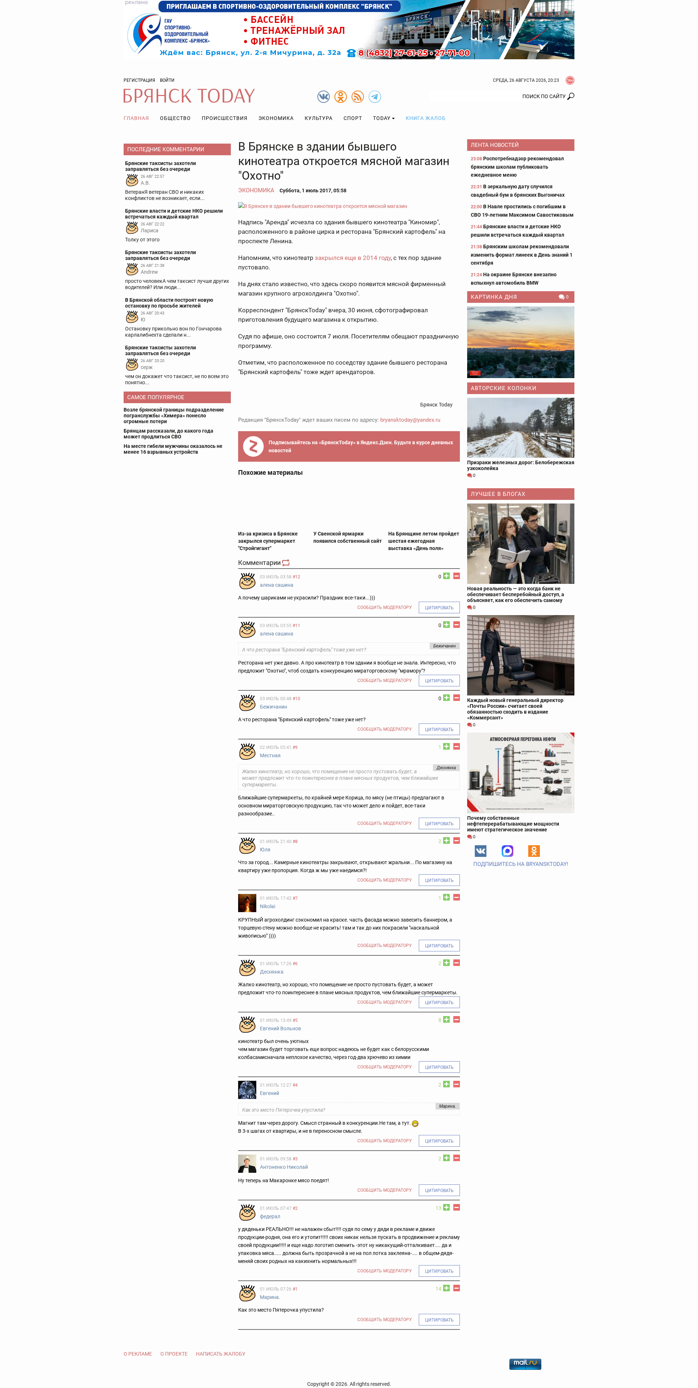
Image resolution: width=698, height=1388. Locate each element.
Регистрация (139, 80)
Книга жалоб (426, 118)
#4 (295, 1085)
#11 (296, 625)
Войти (167, 80)
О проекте (174, 1354)
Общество (175, 118)
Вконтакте (480, 851)
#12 (296, 576)
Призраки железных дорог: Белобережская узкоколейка (520, 465)
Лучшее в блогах (498, 494)
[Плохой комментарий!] (456, 576)
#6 (295, 963)
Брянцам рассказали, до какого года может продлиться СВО (168, 434)
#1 (295, 1289)
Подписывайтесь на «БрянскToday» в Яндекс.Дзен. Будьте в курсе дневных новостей (361, 446)
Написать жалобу (220, 1354)
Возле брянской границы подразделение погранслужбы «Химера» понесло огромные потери (174, 415)
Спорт (353, 118)
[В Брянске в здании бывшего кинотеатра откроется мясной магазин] (349, 206)
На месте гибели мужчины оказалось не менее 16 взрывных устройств (173, 449)
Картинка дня (494, 297)
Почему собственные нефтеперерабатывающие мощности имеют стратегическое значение (513, 824)
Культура (319, 118)
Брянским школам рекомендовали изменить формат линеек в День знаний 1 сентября (522, 255)
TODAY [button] (381, 118)
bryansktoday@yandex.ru (410, 420)
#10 (296, 698)
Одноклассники (534, 851)
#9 (295, 747)
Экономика (276, 118)
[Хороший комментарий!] (446, 576)
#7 (295, 898)
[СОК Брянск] (349, 29)
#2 (295, 1208)
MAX (507, 851)
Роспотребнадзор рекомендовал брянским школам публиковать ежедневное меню (517, 167)
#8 (295, 841)
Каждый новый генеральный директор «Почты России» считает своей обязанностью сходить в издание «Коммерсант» (515, 709)
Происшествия (225, 118)
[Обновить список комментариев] (286, 562)
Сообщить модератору (384, 607)
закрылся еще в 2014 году (353, 257)
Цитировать (439, 607)
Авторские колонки (504, 388)
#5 (295, 1020)
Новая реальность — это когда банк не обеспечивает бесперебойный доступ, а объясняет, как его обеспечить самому (515, 594)
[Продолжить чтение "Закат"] (520, 342)
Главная (136, 118)
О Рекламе (138, 1354)
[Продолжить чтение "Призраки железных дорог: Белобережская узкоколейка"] (520, 428)
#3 (295, 1159)
